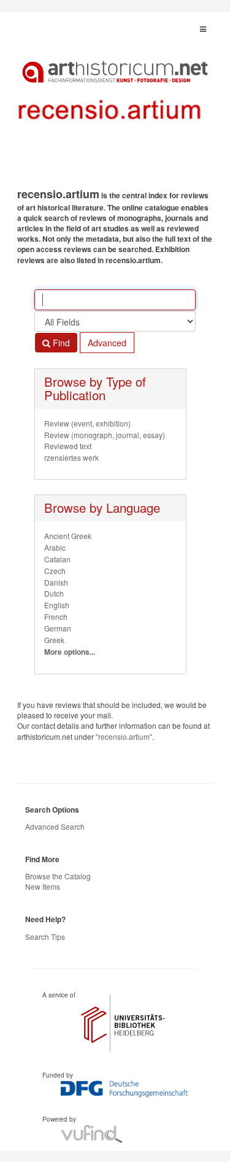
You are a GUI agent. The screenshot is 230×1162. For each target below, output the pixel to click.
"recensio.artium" (124, 736)
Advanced (107, 343)
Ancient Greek (67, 536)
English (56, 605)
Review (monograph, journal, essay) (104, 435)
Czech (55, 570)
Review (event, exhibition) (87, 423)
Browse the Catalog (58, 876)
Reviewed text (67, 446)
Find (60, 343)
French (55, 616)
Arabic (55, 547)
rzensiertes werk (71, 457)
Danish (56, 582)
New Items (42, 886)
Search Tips (45, 936)
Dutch (54, 593)
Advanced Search (55, 826)
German (57, 628)
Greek (54, 640)
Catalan (57, 559)
